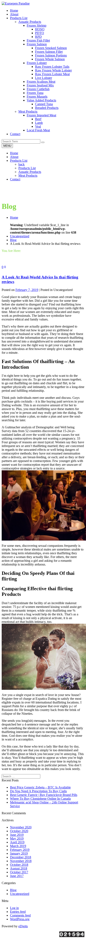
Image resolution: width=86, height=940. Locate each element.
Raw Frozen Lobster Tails (52, 66)
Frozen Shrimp (36, 25)
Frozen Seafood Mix (40, 85)
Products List (18, 160)
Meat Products (27, 111)
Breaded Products (46, 108)
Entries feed (18, 911)
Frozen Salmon (37, 44)
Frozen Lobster (37, 63)
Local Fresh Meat (38, 130)
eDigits (23, 926)
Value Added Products (41, 100)
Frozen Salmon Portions (51, 55)
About (14, 157)
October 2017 (19, 872)
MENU (7, 145)
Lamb (39, 122)
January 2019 (19, 853)
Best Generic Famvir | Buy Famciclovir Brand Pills (43, 795)
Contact (15, 179)
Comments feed (20, 915)
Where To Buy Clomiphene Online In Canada (40, 798)
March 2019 (18, 846)
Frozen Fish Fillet (38, 40)
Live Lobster (43, 78)
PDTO (39, 33)
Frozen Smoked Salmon (51, 48)
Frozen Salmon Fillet (49, 51)
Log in (14, 908)
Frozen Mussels (37, 96)
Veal (38, 126)
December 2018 (20, 857)
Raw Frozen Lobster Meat (52, 74)
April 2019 (17, 842)
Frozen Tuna (35, 93)
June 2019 (17, 835)
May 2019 (17, 838)
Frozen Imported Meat (41, 115)
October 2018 (19, 864)
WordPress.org (19, 919)
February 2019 (19, 849)
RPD (38, 36)
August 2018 (18, 868)
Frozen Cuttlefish (38, 89)
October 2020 (19, 831)
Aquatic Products (29, 21)
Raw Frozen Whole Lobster (53, 70)
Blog (13, 240)
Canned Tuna (44, 104)
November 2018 (21, 861)
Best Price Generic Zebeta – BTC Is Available (40, 787)
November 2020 (21, 827)
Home (14, 153)
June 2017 (17, 876)
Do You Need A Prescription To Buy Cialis (38, 791)
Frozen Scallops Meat (41, 81)
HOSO (39, 29)
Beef (38, 119)
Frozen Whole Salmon (50, 59)
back (21, 164)
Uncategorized (19, 236)
